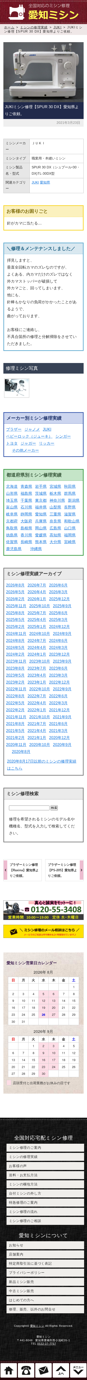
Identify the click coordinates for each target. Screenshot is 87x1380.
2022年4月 (37, 703)
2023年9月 (62, 661)
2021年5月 (15, 731)
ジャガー (28, 443)
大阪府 (26, 521)
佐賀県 (12, 542)
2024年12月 (59, 627)
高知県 (55, 535)
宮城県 (55, 486)
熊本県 (41, 542)
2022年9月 (62, 689)
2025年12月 (59, 599)
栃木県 (55, 493)
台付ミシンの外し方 (25, 1193)
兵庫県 (41, 521)
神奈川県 (57, 500)
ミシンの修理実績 (34, 27)
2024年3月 (58, 648)
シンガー (63, 436)
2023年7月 (37, 668)
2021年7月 (37, 724)
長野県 (70, 507)
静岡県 (26, 514)
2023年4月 (37, 675)
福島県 (26, 493)
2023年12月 (59, 654)
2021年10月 (39, 717)
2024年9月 (62, 634)
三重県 (55, 514)
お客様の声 (18, 1166)
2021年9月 (62, 717)
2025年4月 (37, 620)
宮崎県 (70, 542)
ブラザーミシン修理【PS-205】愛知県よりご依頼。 (62, 870)
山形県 (12, 493)
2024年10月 (39, 634)
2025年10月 (39, 606)
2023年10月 (39, 661)
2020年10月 (39, 745)
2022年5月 (15, 703)
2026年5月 (15, 592)
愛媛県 (41, 535)
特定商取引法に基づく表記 (30, 1263)
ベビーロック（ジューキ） (29, 436)
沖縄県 (36, 549)
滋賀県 (70, 514)
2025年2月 (15, 627)
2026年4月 (37, 592)
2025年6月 (58, 613)
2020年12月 (59, 738)
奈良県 (55, 521)
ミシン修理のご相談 (25, 1221)
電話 (26, 1370)
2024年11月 (16, 634)
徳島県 (12, 535)
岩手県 (41, 486)
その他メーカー (25, 450)
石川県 (26, 507)
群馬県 (70, 493)
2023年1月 (37, 682)
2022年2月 (15, 710)
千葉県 (26, 500)
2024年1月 (37, 654)
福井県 (41, 507)
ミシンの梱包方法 (23, 1184)
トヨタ (12, 443)
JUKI (57, 27)
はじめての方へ (21, 1300)
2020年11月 (16, 745)
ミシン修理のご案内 (25, 1147)
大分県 (55, 542)
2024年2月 (15, 654)
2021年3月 (58, 731)
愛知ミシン (37, 1325)
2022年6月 (58, 696)
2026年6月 (58, 585)
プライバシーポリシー (27, 1272)
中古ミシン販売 (21, 1291)
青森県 (26, 486)
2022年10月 (39, 689)
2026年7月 (37, 585)
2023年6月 (58, 668)
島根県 (26, 528)
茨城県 (41, 493)
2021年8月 (15, 724)
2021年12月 (59, 710)
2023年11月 (16, 661)
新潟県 (74, 500)
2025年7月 (37, 613)
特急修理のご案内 (23, 1202)
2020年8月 (21, 752)
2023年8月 (15, 668)
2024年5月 (15, 648)
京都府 (12, 521)
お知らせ (16, 1245)
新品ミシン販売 (21, 1282)
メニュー (78, 1370)
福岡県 (70, 535)
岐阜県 (12, 514)
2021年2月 (15, 738)
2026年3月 (58, 592)
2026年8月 (15, 585)
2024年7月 (37, 641)
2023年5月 (15, 675)
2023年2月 (15, 682)
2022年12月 (59, 682)
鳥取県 (12, 528)
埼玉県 (12, 500)
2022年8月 (15, 696)
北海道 (12, 486)
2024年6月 (58, 641)
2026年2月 (15, 599)
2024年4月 (37, 648)
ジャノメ (32, 429)
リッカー (46, 443)
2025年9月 (62, 606)
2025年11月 (16, 606)
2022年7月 (37, 696)
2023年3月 (58, 675)
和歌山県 (72, 521)
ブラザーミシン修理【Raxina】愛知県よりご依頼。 (24, 870)
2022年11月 (16, 689)
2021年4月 (37, 731)
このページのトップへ (61, 1370)
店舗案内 (16, 1254)
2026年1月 (37, 599)
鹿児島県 (14, 549)
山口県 (70, 528)
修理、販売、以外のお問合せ (32, 1309)
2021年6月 (58, 724)
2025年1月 (37, 627)
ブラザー (14, 429)
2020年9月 (62, 745)
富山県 (12, 507)
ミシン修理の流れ (23, 1212)
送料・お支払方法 (23, 1175)
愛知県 (45, 182)
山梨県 (55, 507)
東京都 (41, 500)
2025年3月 (58, 620)
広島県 (55, 528)
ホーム (9, 27)
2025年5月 (15, 620)
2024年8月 (15, 641)
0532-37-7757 (46, 1343)
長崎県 (26, 542)
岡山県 (41, 528)
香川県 (26, 535)
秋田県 (70, 486)
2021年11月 (16, 717)
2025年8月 (15, 613)
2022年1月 (37, 710)
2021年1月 (37, 738)
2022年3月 (58, 703)
